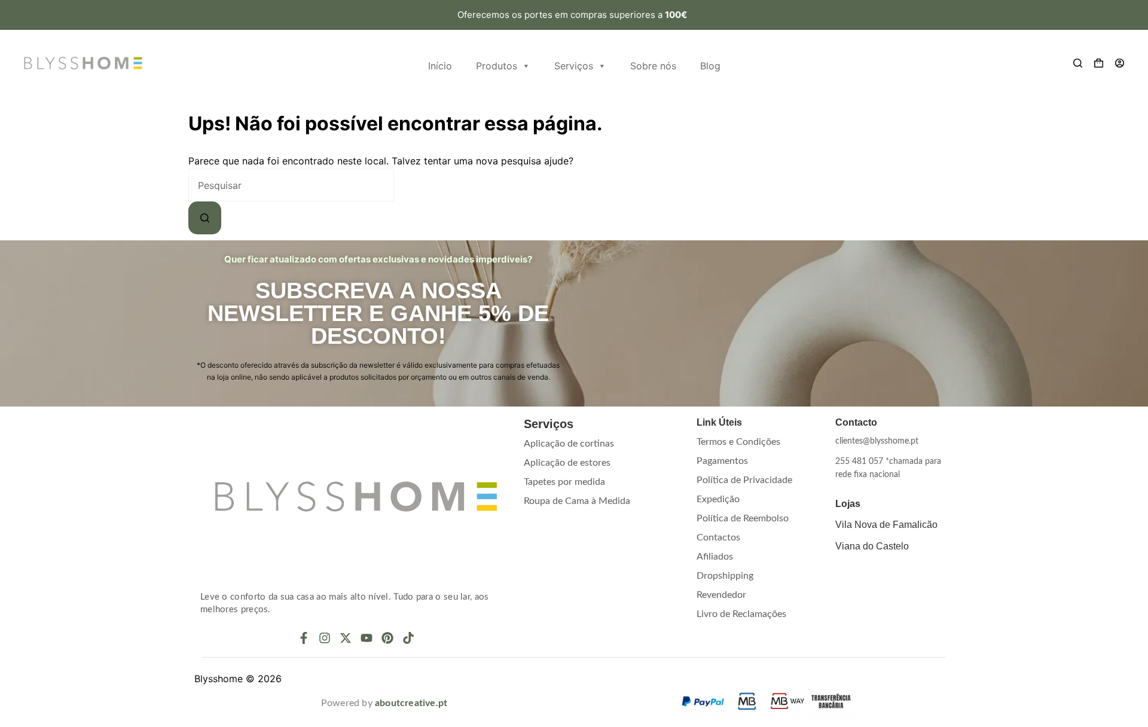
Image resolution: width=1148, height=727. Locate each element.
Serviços (573, 66)
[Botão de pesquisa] (204, 217)
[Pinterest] (387, 638)
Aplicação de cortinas (569, 443)
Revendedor (721, 595)
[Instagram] (325, 638)
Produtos (496, 66)
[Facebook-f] (304, 638)
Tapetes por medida (564, 482)
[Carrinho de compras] (1098, 63)
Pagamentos (722, 461)
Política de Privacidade (744, 480)
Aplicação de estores (567, 463)
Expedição (718, 499)
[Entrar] (1119, 63)
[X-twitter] (346, 638)
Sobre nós (653, 66)
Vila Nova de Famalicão (886, 525)
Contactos (718, 537)
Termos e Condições (738, 442)
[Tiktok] (408, 638)
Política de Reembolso (743, 518)
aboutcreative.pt (411, 703)
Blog (710, 66)
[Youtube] (367, 638)
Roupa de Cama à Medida (577, 501)
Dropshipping (725, 576)
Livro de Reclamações (741, 614)
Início (440, 66)
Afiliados (715, 556)
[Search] (1077, 63)
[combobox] (291, 185)
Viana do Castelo (872, 546)
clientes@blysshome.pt (876, 441)
